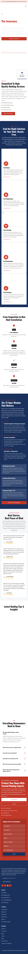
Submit (14, 854)
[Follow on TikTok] (8, 885)
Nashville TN (4, 914)
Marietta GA (4, 916)
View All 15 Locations (5, 921)
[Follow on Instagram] (5, 885)
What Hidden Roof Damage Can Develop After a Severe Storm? (12, 702)
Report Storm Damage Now (14, 502)
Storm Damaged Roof (6, 900)
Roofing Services (13, 636)
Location (14, 804)
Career (3, 936)
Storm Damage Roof (13, 705)
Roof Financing (4, 902)
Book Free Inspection (14, 38)
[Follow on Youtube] (10, 885)
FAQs (2, 938)
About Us (3, 928)
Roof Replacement (5, 895)
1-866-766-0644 (14, 43)
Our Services (14, 799)
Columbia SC (4, 909)
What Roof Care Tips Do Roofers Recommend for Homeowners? (13, 667)
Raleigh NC (3, 912)
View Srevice (6, 208)
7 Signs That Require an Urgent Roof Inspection (12, 633)
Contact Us (4, 931)
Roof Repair (4, 892)
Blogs (2, 933)
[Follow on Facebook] (2, 885)
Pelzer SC (3, 919)
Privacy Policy (4, 941)
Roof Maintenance (13, 671)
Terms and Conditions (6, 943)
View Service (6, 177)
